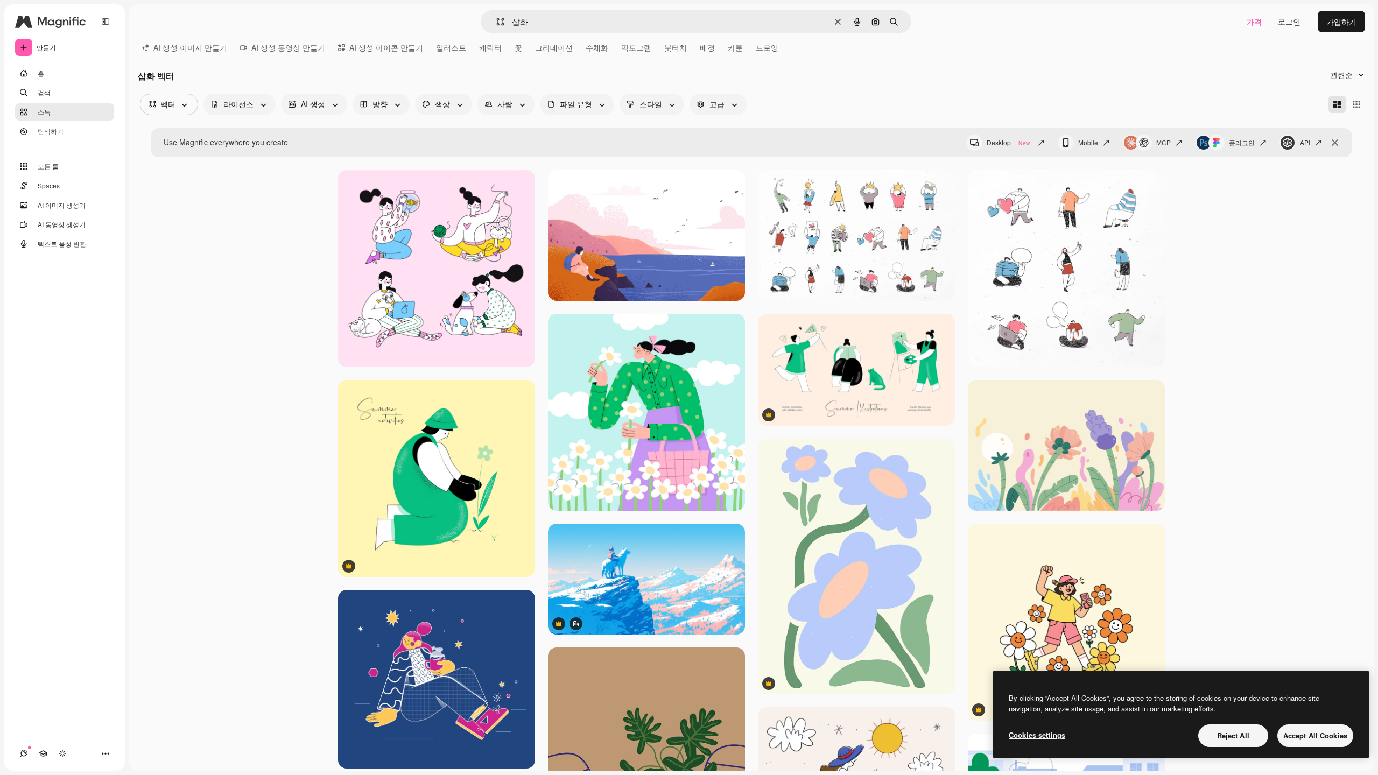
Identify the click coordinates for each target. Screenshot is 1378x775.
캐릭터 (490, 47)
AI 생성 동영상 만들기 (288, 47)
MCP (1163, 142)
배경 (707, 47)
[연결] (23, 753)
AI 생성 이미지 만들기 (190, 47)
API (1305, 142)
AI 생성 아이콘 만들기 (386, 47)
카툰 (735, 47)
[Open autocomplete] (496, 22)
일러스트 (451, 47)
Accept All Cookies (1315, 735)
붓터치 (675, 47)
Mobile (1088, 142)
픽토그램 (636, 47)
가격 (1254, 21)
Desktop (1008, 142)
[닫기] (1335, 142)
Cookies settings (1037, 735)
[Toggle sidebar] (105, 21)
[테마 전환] (62, 753)
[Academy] (43, 753)
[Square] (1356, 104)
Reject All (1233, 735)
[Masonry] (1337, 104)
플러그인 (1242, 142)
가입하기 (1341, 21)
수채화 (597, 47)
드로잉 (767, 47)
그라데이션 (554, 47)
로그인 (1289, 21)
